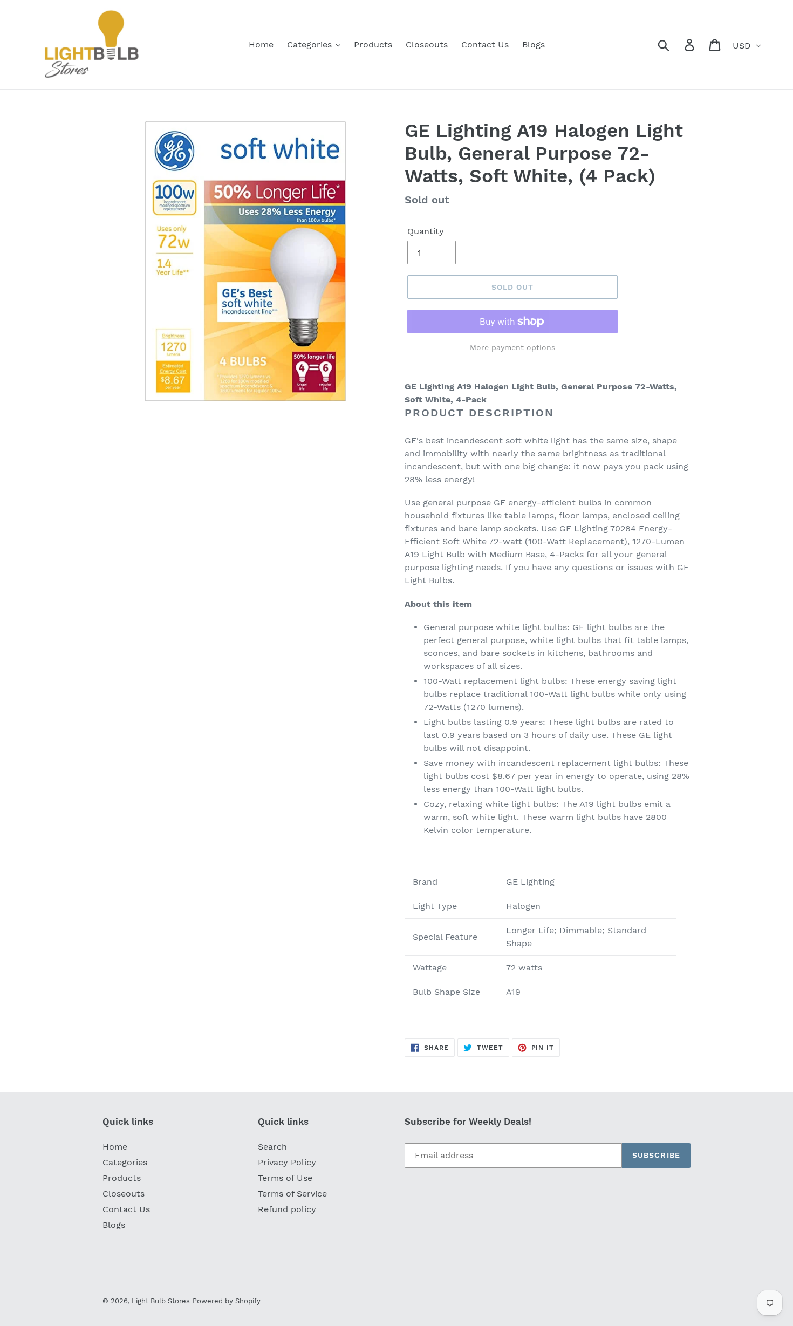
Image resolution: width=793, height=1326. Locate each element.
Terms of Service (292, 1193)
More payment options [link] (512, 347)
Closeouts (123, 1193)
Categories (124, 1162)
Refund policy (287, 1209)
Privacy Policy (287, 1162)
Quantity (425, 231)
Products (121, 1178)
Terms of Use (285, 1178)
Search (272, 1147)
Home (114, 1147)
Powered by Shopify (227, 1301)
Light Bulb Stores (161, 1301)
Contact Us (126, 1209)
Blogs (113, 1225)
